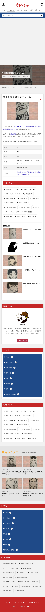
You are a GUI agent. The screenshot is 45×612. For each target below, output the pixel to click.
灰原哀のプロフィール (31, 243)
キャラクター (11, 10)
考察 (36, 10)
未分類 (9, 383)
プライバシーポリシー (19, 602)
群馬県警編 (28, 212)
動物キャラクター (12, 189)
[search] (41, 15)
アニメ (26, 10)
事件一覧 (19, 10)
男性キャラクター (12, 212)
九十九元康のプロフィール (28, 87)
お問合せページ (34, 602)
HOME (5, 87)
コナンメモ (10, 367)
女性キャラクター (28, 189)
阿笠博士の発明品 (12, 394)
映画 (31, 10)
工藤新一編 (35, 198)
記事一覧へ (22, 340)
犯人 (37, 207)
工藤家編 (23, 198)
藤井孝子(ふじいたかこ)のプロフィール (11, 495)
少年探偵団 (28, 194)
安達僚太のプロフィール (32, 229)
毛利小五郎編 (24, 203)
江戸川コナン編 (11, 207)
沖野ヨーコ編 (25, 207)
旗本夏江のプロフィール (32, 256)
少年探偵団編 (10, 198)
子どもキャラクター (13, 194)
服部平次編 (10, 203)
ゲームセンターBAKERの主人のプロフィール (11, 473)
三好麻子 (13, 134)
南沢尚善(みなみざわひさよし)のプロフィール (33, 495)
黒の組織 (32, 216)
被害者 (26, 76)
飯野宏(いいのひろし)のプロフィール (33, 473)
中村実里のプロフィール (32, 270)
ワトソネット (28, 607)
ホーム (3, 10)
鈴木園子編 (21, 216)
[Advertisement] (22, 41)
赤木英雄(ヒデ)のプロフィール (32, 285)
